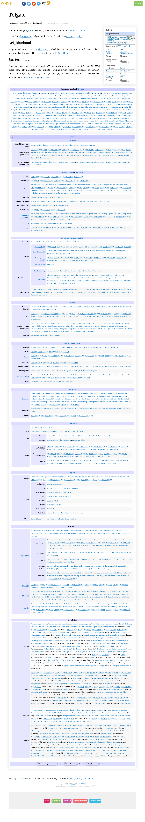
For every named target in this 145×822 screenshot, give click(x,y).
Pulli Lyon (73, 652)
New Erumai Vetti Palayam (62, 646)
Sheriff (96, 292)
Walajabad (50, 260)
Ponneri (119, 115)
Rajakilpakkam (93, 748)
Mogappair (84, 110)
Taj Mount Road (91, 604)
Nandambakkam (128, 110)
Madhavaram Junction (61, 456)
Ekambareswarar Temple (101, 396)
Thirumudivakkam (73, 753)
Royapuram (80, 118)
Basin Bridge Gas (53, 323)
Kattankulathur (106, 101)
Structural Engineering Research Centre (101, 576)
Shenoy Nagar (27, 121)
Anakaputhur (67, 725)
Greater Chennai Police (71, 292)
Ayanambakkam (79, 675)
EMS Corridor (91, 313)
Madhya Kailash (123, 399)
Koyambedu (18, 107)
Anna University (52, 540)
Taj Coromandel (36, 604)
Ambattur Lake (50, 185)
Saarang (121, 367)
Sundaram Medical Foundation (85, 600)
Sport (72, 473)
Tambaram (78, 258)
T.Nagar (73, 281)
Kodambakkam (42, 104)
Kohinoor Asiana (37, 612)
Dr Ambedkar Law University (104, 540)
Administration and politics (72, 238)
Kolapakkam (35, 684)
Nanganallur (30, 112)
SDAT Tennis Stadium (105, 479)
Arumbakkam (17, 96)
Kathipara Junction (110, 453)
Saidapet (100, 118)
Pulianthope (48, 718)
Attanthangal (75, 627)
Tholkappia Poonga (37, 358)
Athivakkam (65, 627)
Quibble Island (48, 197)
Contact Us (56, 801)
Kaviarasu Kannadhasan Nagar (41, 638)
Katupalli (86, 635)
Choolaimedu (116, 96)
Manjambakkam (24, 110)
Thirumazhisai (40, 124)
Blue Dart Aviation (66, 323)
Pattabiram (40, 115)
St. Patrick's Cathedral (100, 409)
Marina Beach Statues (38, 223)
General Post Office (55, 292)
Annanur (118, 93)
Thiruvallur (98, 271)
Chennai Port (35, 431)
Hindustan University (54, 548)
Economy (72, 303)
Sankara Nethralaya (112, 594)
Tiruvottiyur (16, 126)
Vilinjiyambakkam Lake (59, 193)
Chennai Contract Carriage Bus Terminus (84, 460)
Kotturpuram (108, 104)
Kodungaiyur (53, 104)
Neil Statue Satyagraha (66, 155)
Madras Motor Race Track (94, 477)
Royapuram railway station (74, 216)
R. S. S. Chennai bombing (66, 162)
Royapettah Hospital (91, 591)
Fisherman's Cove (55, 607)
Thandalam (124, 698)
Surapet (93, 121)
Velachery (129, 126)
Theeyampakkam (53, 660)
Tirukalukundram (108, 258)
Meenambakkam (67, 110)
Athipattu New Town (52, 627)
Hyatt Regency (68, 604)
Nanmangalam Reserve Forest (41, 205)
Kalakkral (116, 632)
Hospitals (25, 596)
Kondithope (83, 638)
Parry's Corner (30, 115)
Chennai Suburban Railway (92, 436)
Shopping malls (23, 376)
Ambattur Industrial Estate (40, 313)
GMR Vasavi (126, 323)
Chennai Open (36, 519)
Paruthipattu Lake (37, 190)
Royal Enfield (111, 329)
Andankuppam (84, 673)
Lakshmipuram (36, 641)
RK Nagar (102, 278)
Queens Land (49, 371)
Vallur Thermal (76, 332)
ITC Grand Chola (119, 604)
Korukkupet (92, 638)
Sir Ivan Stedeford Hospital (95, 594)
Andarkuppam (127, 93)
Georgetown (51, 99)
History (72, 141)
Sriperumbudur (70, 121)
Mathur (47, 110)
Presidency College (77, 566)
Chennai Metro (52, 436)
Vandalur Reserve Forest (61, 205)
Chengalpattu (92, 96)
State (108, 51)
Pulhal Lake (69, 190)
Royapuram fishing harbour (74, 431)
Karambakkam (73, 681)
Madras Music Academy (114, 533)
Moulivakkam (104, 686)
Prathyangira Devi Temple (98, 402)
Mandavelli (127, 107)
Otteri (78, 716)
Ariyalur (109, 624)
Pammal (118, 742)
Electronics (44, 336)
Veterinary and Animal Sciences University (70, 543)
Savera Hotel (100, 609)
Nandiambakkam (19, 112)
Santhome (107, 118)
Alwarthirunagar (69, 93)
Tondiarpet (32, 126)
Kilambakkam (17, 104)
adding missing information (81, 778)
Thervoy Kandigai (67, 660)
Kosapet (74, 713)
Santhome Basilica (115, 409)
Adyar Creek (35, 209)
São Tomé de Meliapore (39, 149)
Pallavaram (69, 258)
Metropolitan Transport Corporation (77, 463)
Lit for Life (88, 367)
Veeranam (46, 193)
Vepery (76, 721)
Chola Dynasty (74, 145)
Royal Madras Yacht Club (64, 382)
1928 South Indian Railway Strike (86, 155)
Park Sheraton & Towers (81, 607)
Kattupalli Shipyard (57, 431)
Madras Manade (36, 162)
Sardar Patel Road (112, 449)
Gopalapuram (36, 713)
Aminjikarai (87, 93)
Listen (138, 3)
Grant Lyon (54, 632)
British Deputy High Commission (57, 584)
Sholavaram (128, 118)
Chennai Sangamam (77, 367)
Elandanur (87, 629)
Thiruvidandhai (87, 124)
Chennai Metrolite (65, 436)
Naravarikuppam (46, 646)
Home (46, 801)
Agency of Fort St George (70, 149)
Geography (67, 172)
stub (44, 778)
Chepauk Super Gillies (70, 488)
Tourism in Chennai (111, 347)
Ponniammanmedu (37, 652)
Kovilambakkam (126, 104)
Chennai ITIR (70, 313)
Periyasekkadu (111, 649)
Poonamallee (127, 115)
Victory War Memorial (118, 227)
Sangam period (36, 145)
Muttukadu (101, 110)
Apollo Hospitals (63, 594)
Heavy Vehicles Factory (39, 326)
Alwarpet (58, 93)
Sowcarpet (100, 121)
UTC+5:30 (123, 71)
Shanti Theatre (72, 362)
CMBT (47, 77)
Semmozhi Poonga (111, 355)
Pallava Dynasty (62, 145)
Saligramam (112, 718)
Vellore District (78, 242)
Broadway (41, 710)
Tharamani (129, 121)
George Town (123, 710)
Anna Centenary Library (60, 531)
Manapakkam (117, 107)
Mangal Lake (104, 187)
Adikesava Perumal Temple (40, 393)
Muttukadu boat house (72, 479)
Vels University (124, 545)
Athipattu (36, 96)
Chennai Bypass (72, 447)
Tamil (122, 68)
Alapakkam (44, 93)
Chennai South (76, 271)
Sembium (124, 654)
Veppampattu (35, 129)
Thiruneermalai (86, 753)
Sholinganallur (16, 121)
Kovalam (117, 104)
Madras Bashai (87, 347)
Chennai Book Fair (37, 367)
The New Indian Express (40, 332)
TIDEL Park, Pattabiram (117, 316)
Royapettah (71, 118)
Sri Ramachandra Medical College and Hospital (58, 600)
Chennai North (64, 271)
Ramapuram (115, 695)
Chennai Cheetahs (53, 492)
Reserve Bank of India (98, 329)
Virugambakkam (75, 129)
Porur (14, 118)
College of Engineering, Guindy (84, 552)
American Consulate (38, 584)
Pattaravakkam (50, 115)
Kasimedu (113, 635)
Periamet (121, 716)
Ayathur (98, 675)
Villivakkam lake (74, 193)
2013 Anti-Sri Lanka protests (107, 162)
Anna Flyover (51, 453)
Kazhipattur (124, 731)
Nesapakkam (66, 112)
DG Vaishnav (68, 569)
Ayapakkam (90, 675)
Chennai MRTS (77, 436)
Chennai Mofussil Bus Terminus (58, 460)
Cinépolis (34, 362)
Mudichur (45, 739)
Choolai (107, 96)
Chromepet (98, 725)
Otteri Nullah (84, 181)
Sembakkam (124, 748)
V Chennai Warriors (54, 505)
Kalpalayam (125, 632)
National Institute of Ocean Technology (85, 573)
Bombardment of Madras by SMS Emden (100, 152)
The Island (36, 101)
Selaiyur (116, 748)
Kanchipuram (60, 260)
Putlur (108, 695)
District (109, 54)
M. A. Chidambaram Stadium (74, 477)
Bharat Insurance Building (49, 214)
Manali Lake (114, 187)
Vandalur (122, 126)
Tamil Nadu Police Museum (68, 533)
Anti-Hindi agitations (50, 162)
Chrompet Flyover (81, 453)
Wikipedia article (82, 783)
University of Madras (66, 540)
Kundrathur (27, 107)
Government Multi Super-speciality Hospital (68, 591)
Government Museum (50, 533)
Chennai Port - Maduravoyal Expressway (93, 447)
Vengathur (80, 703)
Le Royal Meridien (56, 604)
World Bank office (88, 332)
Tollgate (120, 660)
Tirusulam (118, 124)
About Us (67, 801)
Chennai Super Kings (54, 488)
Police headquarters (124, 214)
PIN (107, 74)
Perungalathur (108, 745)
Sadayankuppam (90, 118)
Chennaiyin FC (64, 496)
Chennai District (126, 54)
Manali (95, 107)
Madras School (98, 347)
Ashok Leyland (41, 323)
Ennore (23, 99)
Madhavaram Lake (75, 187)
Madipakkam (36, 107)
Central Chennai (56, 176)
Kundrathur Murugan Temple (92, 399)
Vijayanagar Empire (87, 145)
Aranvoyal (34, 675)
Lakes (26, 189)
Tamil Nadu (124, 51)
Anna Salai (50, 447)
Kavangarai (94, 635)
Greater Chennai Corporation (41, 289)
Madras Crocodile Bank (91, 201)
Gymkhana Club (36, 382)
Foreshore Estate (40, 99)
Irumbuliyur (15, 101)
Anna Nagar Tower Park (39, 355)
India (82, 30)
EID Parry (105, 323)
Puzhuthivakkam (52, 118)
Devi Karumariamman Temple (81, 396)
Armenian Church (37, 409)
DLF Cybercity (81, 313)
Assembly (41, 279)
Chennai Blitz (77, 513)
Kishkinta (86, 371)
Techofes (128, 367)
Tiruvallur (110, 251)
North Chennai (68, 176)
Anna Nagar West (108, 93)
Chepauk (68, 96)
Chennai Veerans (66, 492)
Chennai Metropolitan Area (40, 176)
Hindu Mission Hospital (116, 597)
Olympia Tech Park (42, 316)
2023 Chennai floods (43, 165)
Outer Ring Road (69, 449)
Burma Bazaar (36, 307)
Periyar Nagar (100, 649)
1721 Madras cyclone (87, 149)
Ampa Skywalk (59, 375)
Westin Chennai (124, 609)
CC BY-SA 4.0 (72, 785)
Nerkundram (56, 112)
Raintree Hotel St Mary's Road (64, 609)
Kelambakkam (128, 101)
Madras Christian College (61, 566)
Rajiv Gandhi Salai (99, 449)
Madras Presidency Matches (66, 519)
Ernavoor (30, 99)
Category (60, 764)
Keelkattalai (44, 734)
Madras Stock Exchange (50, 329)
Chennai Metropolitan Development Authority (68, 289)
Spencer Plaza (71, 378)
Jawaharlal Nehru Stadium (54, 477)
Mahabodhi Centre (51, 415)
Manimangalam (58, 736)
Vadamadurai (52, 663)
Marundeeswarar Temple (39, 402)
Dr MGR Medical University (84, 540)
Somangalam (90, 750)
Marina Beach (64, 351)
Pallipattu (66, 253)
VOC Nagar (100, 666)
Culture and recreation (72, 343)
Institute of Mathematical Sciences (112, 573)
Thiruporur (98, 124)
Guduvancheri (74, 99)
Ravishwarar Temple (116, 402)
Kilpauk (25, 104)
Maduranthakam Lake (91, 187)
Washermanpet (95, 129)
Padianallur (102, 646)
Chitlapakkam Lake (108, 185)
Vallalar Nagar (104, 126)
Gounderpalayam (43, 632)
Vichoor (44, 129)
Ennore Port (45, 431)
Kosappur (88, 104)
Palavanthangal (111, 112)
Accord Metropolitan (108, 607)
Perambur (71, 115)
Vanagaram (114, 126)
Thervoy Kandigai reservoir (109, 190)
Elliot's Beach (43, 351)
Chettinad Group (79, 323)
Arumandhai (117, 624)
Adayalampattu (33, 93)
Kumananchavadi (75, 684)
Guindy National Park (74, 201)
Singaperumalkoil (39, 121)
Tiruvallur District (49, 242)
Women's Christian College (100, 569)
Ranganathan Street (38, 309)
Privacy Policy (95, 801)
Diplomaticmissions (25, 586)
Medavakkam (55, 110)
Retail (51, 336)
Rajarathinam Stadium (89, 479)
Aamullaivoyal (36, 624)
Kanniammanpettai (38, 635)
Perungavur (121, 649)
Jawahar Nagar (46, 101)
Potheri (19, 118)
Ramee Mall (50, 378)
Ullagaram (54, 756)
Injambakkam (125, 99)
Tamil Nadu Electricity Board (111, 292)
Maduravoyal (75, 107)
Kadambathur (118, 678)
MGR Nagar (80, 686)
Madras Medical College (55, 559)
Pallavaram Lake (125, 187)
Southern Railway (108, 436)
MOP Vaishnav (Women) (81, 569)
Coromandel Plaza (96, 375)
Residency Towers (112, 609)
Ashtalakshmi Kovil (120, 393)
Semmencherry (117, 118)
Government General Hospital (41, 591)
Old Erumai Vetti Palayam (81, 646)
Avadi (43, 96)
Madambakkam (106, 734)
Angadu (75, 624)
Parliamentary (39, 271)
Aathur (44, 624)
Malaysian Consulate (77, 584)
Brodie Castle (64, 214)
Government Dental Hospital (97, 597)
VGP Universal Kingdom (63, 371)
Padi (93, 112)
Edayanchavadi (127, 96)
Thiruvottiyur (25, 36)
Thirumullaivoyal (52, 124)
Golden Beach (53, 351)
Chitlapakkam (89, 725)
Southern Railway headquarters (120, 216)
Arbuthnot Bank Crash (62, 152)
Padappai (71, 742)
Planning (110, 76)
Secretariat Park (125, 355)
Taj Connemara (43, 607)
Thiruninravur (64, 124)
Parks (26, 357)
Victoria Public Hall (50, 219)
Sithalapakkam (58, 121)
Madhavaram (46, 107)
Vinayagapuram (62, 129)
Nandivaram (62, 739)
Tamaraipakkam (113, 698)
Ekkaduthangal (125, 725)
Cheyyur (91, 260)
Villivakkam (52, 129)
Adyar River (35, 181)
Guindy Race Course (37, 477)
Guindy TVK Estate (104, 99)
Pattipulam (41, 745)
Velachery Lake (37, 193)
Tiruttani (59, 253)
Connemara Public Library (112, 531)
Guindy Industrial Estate (105, 313)
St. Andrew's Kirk (70, 409)
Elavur (106, 629)
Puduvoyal (65, 652)
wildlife (79, 172)
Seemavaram (96, 654)
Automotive (35, 336)
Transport (72, 423)
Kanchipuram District (64, 242)
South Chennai (79, 176)
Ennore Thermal (115, 323)
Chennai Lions (52, 509)
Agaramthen (51, 725)
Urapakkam (58, 126)
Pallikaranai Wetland (58, 209)
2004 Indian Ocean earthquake (86, 162)
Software (57, 336)
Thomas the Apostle (49, 145)
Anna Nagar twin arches (66, 219)
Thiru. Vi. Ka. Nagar (92, 281)
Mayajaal (94, 371)
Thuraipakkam (108, 124)
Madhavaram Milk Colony (61, 107)
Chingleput (121, 149)
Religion (72, 389)
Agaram (51, 624)
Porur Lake (60, 190)
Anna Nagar (97, 93)
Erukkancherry (122, 629)
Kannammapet (66, 101)
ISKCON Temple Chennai (119, 396)
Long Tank (49, 187)
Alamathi (58, 624)
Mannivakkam (70, 736)
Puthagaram (82, 652)
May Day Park (69, 355)
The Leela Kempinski (105, 604)
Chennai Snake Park (59, 201)
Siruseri (49, 121)
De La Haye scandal (121, 152)
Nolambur (75, 112)
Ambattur (79, 93)
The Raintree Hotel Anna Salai (85, 609)
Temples (25, 399)
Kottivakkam (97, 104)
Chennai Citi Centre (82, 375)
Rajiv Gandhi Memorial (101, 227)
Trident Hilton (67, 607)
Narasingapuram (62, 689)
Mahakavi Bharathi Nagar (100, 641)
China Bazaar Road (114, 447)
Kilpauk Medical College (90, 559)
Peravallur (66, 649)
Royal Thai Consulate (48, 587)
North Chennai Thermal (81, 329)
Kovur (56, 684)
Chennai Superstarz (54, 484)
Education (25, 555)
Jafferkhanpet (36, 731)
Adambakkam (22, 93)
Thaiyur (43, 753)
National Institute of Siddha (63, 562)
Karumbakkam (101, 731)
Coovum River (59, 181)
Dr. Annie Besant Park (55, 355)
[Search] (49, 3)
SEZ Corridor (68, 316)
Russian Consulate (91, 584)
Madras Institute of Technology (107, 552)
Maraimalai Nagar (37, 110)
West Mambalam (108, 129)
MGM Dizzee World (37, 371)
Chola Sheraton (79, 604)
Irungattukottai (26, 101)
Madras (108, 149)
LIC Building (102, 214)
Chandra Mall (69, 375)
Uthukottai (51, 253)
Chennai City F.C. (52, 496)
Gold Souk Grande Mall (123, 375)
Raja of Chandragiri (54, 149)
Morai (96, 686)
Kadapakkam (99, 632)
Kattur (120, 635)
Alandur (51, 93)
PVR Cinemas (47, 362)
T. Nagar (121, 121)
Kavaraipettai (117, 101)
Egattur (44, 678)
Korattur (81, 104)
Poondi (79, 695)
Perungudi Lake (50, 190)
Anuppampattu (84, 624)
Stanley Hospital (105, 591)
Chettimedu (52, 629)
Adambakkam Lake (37, 185)
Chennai (75, 30)
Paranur (34, 745)
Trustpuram (49, 126)
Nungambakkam (85, 112)
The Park (46, 604)
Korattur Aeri (40, 187)
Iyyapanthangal (98, 678)
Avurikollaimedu (86, 627)
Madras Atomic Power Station (111, 326)
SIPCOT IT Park (94, 316)
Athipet (75, 673)
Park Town (20, 115)
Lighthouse (112, 214)
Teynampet (17, 124)
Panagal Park (106, 307)
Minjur (76, 110)
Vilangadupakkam (68, 666)
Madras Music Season (109, 367)
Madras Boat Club (49, 382)
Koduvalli (115, 681)
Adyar (15, 93)
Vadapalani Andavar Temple (50, 405)
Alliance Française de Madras (41, 531)
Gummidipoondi (85, 99)
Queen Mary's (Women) (93, 566)
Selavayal (105, 654)
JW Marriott (120, 607)
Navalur (38, 112)
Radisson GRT (95, 607)
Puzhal (43, 118)
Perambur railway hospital (47, 594)
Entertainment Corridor (50, 307)
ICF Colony (115, 99)
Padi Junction (106, 456)
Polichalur (54, 748)
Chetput (101, 96)
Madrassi (78, 347)
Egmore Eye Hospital (77, 594)
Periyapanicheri (36, 695)
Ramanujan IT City (56, 316)
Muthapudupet (126, 686)
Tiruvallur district (39, 252)
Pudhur (25, 118)
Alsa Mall (49, 375)
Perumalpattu (48, 695)
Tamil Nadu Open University (78, 545)
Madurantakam (81, 260)
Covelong (34, 351)
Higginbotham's (53, 326)
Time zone (110, 71)
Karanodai (85, 101)
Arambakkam (96, 624)
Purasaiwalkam (108, 246)
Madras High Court (86, 292)
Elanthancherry (97, 629)
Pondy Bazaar (110, 115)
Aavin (33, 323)
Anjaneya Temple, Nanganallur (88, 393)
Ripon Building (58, 216)
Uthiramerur (70, 260)
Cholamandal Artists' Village (92, 531)
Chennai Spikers (66, 513)
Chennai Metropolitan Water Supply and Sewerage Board (105, 289)
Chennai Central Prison (78, 214)
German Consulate (105, 584)
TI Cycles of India (54, 332)
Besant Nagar (60, 96)
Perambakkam (122, 692)
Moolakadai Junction (93, 456)
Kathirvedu (68, 635)
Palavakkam (100, 112)
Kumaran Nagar (120, 638)
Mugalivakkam (115, 686)
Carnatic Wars (99, 149)
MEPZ (33, 316)
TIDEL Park (104, 316)
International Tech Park (122, 313)
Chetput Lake (96, 185)
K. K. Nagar (56, 101)
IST (129, 71)
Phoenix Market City (38, 378)
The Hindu (128, 329)
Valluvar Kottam (36, 219)
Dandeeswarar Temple (62, 396)
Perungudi (101, 115)
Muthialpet (106, 643)
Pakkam (46, 692)
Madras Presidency (47, 152)
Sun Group (120, 329)
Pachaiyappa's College (119, 566)
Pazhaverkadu (62, 115)
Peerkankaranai (72, 745)
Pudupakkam (69, 748)
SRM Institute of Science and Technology (116, 543)
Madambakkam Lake (61, 187)
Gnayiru (33, 632)
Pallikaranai (122, 112)
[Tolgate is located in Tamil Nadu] (120, 41)
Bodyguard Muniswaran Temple (42, 396)
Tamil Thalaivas (52, 501)
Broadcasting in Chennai (57, 347)
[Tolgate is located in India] (117, 43)
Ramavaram (125, 695)
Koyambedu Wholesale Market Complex (87, 307)
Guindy (94, 99)
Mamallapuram (86, 107)
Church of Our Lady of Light (54, 409)
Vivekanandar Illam (37, 230)
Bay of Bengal (64, 53)
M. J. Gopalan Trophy (49, 519)
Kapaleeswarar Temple (73, 399)
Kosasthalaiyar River (72, 181)
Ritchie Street (51, 309)
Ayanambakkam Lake (64, 185)
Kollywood (70, 347)
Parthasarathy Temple (80, 402)
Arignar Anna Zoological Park (41, 201)
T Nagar (128, 718)
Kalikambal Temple (38, 399)
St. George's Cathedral (84, 409)
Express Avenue (108, 375)
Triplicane (40, 126)
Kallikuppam (62, 681)
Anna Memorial (36, 227)
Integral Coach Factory (92, 326)
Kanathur (32, 104)
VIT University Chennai (93, 543)
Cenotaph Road (60, 447)
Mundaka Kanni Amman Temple (60, 402)
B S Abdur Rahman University (57, 545)
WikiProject (103, 764)
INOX (40, 362)
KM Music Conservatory (97, 533)
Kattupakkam (96, 681)
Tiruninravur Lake (126, 190)
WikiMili (6, 3)
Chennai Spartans (53, 513)
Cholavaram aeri (122, 185)
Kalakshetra (83, 533)
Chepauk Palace (92, 214)
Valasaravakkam (92, 126)
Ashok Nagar (27, 96)
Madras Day (97, 367)
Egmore (17, 99)
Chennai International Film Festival (57, 367)
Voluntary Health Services (46, 597)
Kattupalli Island (36, 197)
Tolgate (24, 126)
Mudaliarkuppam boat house (53, 479)
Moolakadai (93, 110)
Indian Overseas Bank (76, 326)
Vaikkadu (75, 663)
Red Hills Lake (88, 190)
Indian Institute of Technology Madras (60, 552)
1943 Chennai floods (43, 158)
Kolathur (61, 104)
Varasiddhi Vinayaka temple (70, 405)
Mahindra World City (81, 316)
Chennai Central (52, 271)
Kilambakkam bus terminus (109, 460)
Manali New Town (105, 107)
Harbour (102, 275)
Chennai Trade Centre (93, 323)
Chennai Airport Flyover (65, 453)
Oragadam (34, 692)
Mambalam (83, 246)
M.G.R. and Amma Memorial (66, 227)
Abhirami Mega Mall (38, 375)
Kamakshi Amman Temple (55, 399)
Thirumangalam (28, 124)
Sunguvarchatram (83, 121)
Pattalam (113, 716)
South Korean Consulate (64, 587)
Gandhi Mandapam (49, 227)
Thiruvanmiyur (33, 77)
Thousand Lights (116, 281)
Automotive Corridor (58, 313)
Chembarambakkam (80, 96)
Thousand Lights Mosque (67, 415)
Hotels (26, 608)
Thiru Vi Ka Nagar (100, 660)
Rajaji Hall (48, 216)
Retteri (96, 190)
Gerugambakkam (54, 678)
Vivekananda (106, 566)
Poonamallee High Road (84, 449)
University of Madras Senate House (96, 216)
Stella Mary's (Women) (55, 569)
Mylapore (109, 110)
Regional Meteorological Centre (75, 576)
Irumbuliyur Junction (96, 453)
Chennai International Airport (41, 427)
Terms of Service (80, 801)
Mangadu (14, 110)
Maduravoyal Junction (77, 456)
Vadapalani (67, 126)
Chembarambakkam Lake (82, 185)
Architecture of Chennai (39, 347)
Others (83, 440)
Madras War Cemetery (84, 227)
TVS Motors (65, 332)
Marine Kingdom (105, 201)
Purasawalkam (34, 118)
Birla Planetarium (75, 531)
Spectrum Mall (60, 378)
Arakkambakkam (125, 673)
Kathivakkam (95, 101)
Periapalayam (80, 115)
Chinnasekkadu (42, 629)
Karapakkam (76, 101)
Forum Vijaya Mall (83, 378)
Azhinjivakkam (108, 627)
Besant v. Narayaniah (78, 152)
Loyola (49, 566)
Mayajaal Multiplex (59, 362)
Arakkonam (51, 264)
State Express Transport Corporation (103, 463)
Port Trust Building (37, 216)
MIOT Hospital (61, 597)
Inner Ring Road (57, 449)
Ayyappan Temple (106, 393)
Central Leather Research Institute (59, 573)
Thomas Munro (52, 223)
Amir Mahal (35, 214)
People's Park (99, 355)
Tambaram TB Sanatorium (76, 597)
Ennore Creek (45, 209)
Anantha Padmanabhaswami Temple (63, 393)
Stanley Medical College (72, 559)
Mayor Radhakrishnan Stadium (114, 477)
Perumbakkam (91, 115)
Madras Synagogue (37, 415)
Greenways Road (62, 99)
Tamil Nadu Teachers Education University (103, 545)
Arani (103, 624)
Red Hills (63, 118)
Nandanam (118, 110)
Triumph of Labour (65, 223)
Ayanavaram (50, 96)
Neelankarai (46, 112)
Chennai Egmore (65, 440)
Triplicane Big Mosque (85, 415)
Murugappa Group (65, 329)
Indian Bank (64, 326)
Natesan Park (79, 355)
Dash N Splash (77, 371)
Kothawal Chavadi (66, 307)
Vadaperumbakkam (78, 126)
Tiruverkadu (127, 124)
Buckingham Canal (46, 181)
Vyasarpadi (85, 129)
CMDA (122, 76)
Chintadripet (87, 710)
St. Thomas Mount (111, 121)
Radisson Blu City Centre (44, 609)
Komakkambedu (71, 104)
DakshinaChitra (36, 533)
